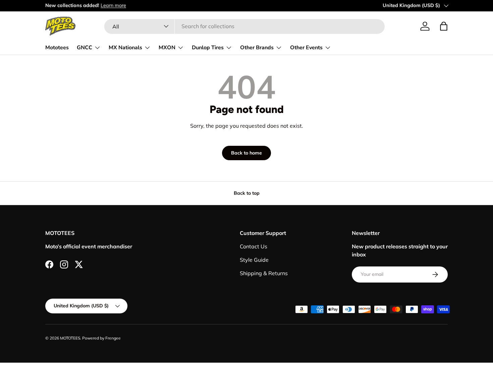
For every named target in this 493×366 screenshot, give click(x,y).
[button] (443, 26)
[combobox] (244, 26)
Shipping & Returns (264, 273)
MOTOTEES (70, 338)
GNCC (84, 47)
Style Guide (254, 259)
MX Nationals (125, 47)
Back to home (246, 153)
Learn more (113, 5)
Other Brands (257, 47)
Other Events (306, 47)
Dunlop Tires (208, 47)
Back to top (247, 193)
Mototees (57, 47)
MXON (167, 47)
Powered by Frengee (101, 338)
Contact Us (253, 246)
